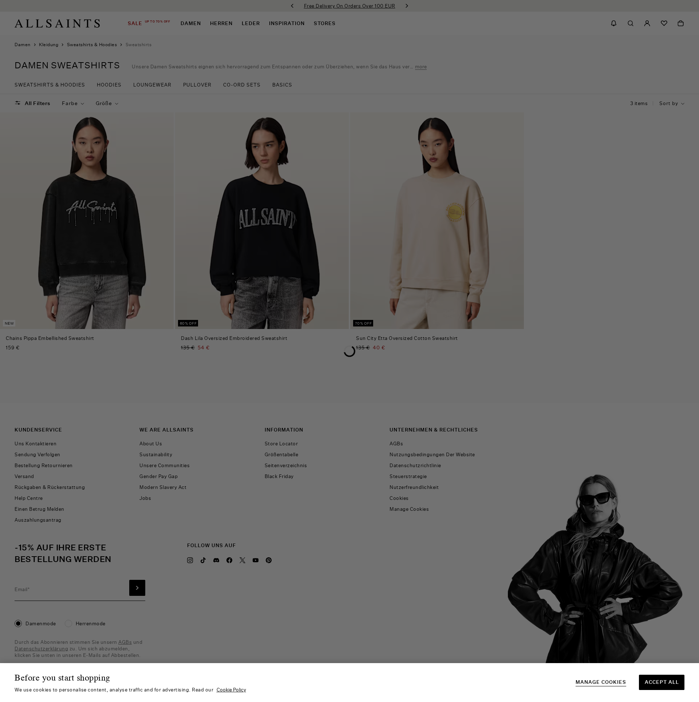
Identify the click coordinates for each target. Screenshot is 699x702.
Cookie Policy (231, 690)
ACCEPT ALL (662, 682)
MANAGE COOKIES (601, 682)
